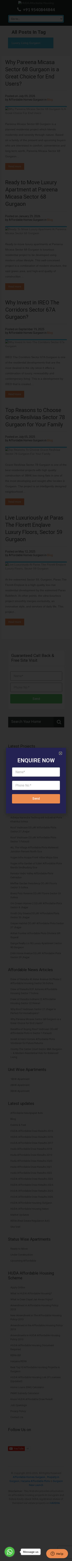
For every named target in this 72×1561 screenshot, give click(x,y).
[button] (60, 753)
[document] (36, 780)
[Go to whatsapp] (10, 1552)
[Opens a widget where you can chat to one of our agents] (57, 1554)
